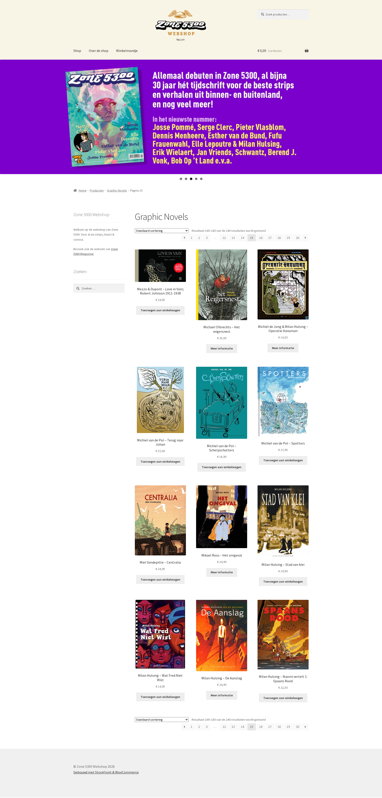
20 (297, 238)
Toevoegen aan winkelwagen (160, 310)
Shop (77, 50)
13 (233, 238)
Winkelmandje (127, 50)
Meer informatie (222, 348)
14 (242, 238)
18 (279, 238)
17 (269, 238)
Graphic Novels (117, 190)
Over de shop (98, 50)
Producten (97, 190)
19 (288, 238)
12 (224, 238)
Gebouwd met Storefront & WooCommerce (106, 772)
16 (260, 238)
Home (82, 190)
